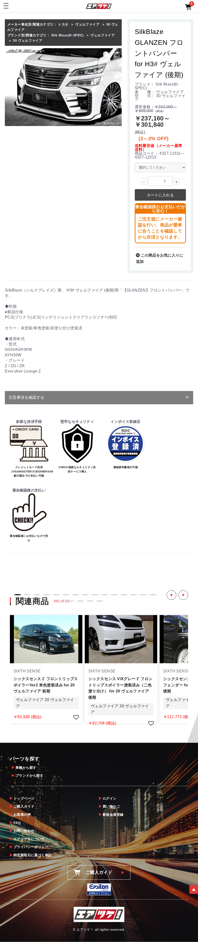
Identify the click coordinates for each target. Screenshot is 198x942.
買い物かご (111, 806)
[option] (63, 87)
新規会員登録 (113, 814)
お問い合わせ (24, 831)
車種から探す (25, 768)
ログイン (110, 798)
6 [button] (66, 594)
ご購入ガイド (24, 806)
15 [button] (152, 594)
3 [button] (37, 594)
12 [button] (123, 594)
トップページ (24, 798)
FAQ (17, 823)
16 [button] (70, 601)
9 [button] (95, 594)
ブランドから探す (29, 775)
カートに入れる (160, 195)
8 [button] (85, 594)
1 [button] (17, 594)
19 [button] (99, 601)
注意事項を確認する (26, 397)
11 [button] (114, 594)
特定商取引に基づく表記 (33, 855)
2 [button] (27, 594)
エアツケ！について (29, 839)
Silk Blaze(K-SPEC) (67, 35)
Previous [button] (171, 595)
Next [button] (183, 595)
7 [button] (75, 594)
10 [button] (104, 594)
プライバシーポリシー (31, 847)
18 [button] (90, 601)
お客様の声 (22, 814)
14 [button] (143, 594)
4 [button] (46, 594)
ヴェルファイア (87, 24)
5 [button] (56, 594)
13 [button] (133, 594)
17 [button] (80, 601)
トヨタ (63, 24)
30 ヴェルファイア (27, 40)
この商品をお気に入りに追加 (159, 258)
